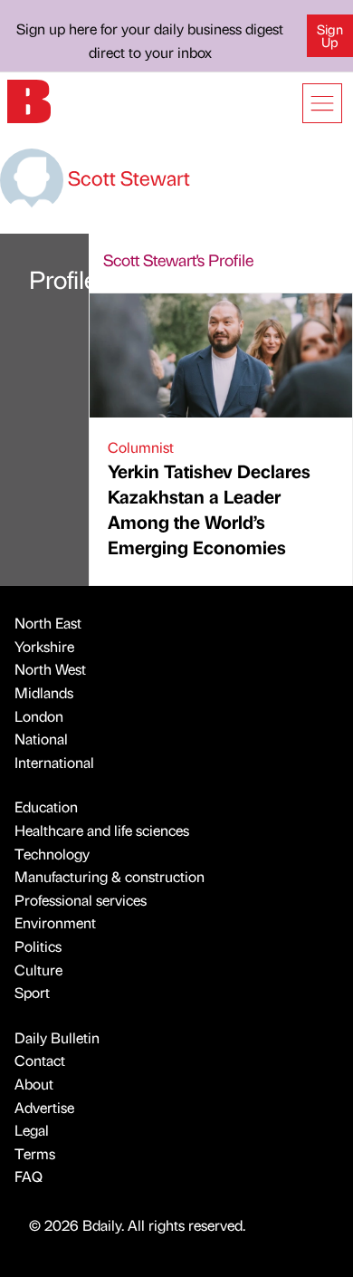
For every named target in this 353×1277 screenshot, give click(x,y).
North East (47, 622)
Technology (52, 853)
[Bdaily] (29, 99)
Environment (55, 922)
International (54, 762)
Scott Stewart (126, 177)
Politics (38, 945)
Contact (39, 1060)
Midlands (43, 692)
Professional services (80, 899)
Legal (31, 1129)
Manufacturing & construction (109, 876)
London (38, 715)
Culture (38, 969)
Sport (32, 992)
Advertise (44, 1107)
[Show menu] (322, 103)
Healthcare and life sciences (101, 830)
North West (50, 668)
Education (46, 806)
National (41, 738)
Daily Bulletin (57, 1037)
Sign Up (330, 35)
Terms (34, 1153)
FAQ (28, 1176)
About (33, 1083)
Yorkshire (44, 646)
